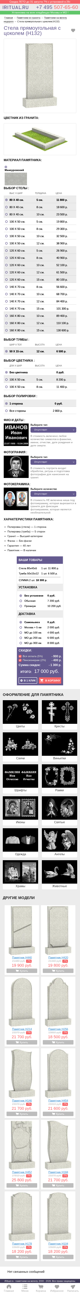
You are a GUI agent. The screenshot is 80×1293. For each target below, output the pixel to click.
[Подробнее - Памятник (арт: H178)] (22, 1226)
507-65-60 (57, 7)
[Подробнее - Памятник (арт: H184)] (58, 1154)
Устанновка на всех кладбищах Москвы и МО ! (40, 12)
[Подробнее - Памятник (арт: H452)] (22, 1154)
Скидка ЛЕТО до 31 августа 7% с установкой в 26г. (40, 1)
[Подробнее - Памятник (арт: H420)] (58, 940)
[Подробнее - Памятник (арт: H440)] (22, 940)
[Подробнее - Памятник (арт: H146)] (22, 1083)
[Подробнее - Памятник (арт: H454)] (58, 1083)
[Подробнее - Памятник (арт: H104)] (58, 1226)
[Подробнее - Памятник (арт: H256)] (58, 1011)
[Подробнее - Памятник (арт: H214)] (22, 1011)
